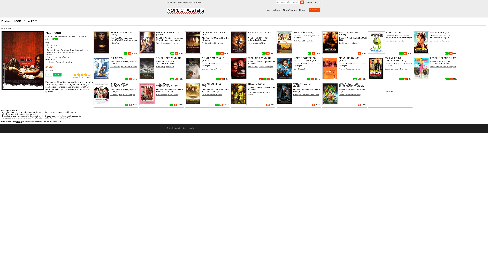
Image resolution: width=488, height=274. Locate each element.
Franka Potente (82, 50)
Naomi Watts (354, 43)
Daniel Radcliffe (300, 69)
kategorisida (76, 116)
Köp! (57, 74)
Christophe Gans (299, 95)
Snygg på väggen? (61, 57)
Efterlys (19, 122)
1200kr (134, 53)
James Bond (30, 118)
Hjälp (302, 10)
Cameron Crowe (436, 41)
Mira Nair (342, 69)
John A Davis (344, 95)
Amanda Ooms (215, 69)
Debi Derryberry (355, 95)
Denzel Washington (266, 67)
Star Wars (50, 118)
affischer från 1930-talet (63, 118)
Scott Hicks (160, 43)
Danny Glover (172, 95)
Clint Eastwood (19, 118)
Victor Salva (252, 43)
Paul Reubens (69, 52)
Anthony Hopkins (171, 43)
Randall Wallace (208, 43)
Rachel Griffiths (54, 52)
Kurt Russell (404, 69)
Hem (268, 10)
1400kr (180, 105)
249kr (180, 53)
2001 (49, 57)
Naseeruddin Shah (353, 69)
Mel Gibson (218, 43)
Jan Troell (205, 69)
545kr (226, 79)
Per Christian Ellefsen (129, 67)
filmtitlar (29, 114)
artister (22, 114)
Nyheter (277, 10)
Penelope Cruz (67, 50)
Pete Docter (390, 41)
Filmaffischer (290, 10)
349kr (272, 53)
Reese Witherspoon (448, 67)
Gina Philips (261, 43)
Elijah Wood (114, 43)
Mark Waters (298, 41)
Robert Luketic (435, 67)
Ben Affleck (170, 67)
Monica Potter (308, 41)
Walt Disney (40, 118)
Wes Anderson (161, 95)
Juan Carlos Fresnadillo (256, 92)
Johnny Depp (53, 50)
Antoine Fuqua (253, 67)
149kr (317, 53)
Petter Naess (115, 67)
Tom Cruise (446, 41)
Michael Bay (160, 67)
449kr (317, 105)
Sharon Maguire (116, 95)
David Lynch (343, 43)
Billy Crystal (399, 41)
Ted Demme (52, 45)
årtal (34, 114)
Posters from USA (64, 62)
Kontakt (310, 2)
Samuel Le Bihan (312, 95)
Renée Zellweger (129, 95)
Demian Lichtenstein (392, 69)
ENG (320, 2)
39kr (272, 79)
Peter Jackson (207, 95)
